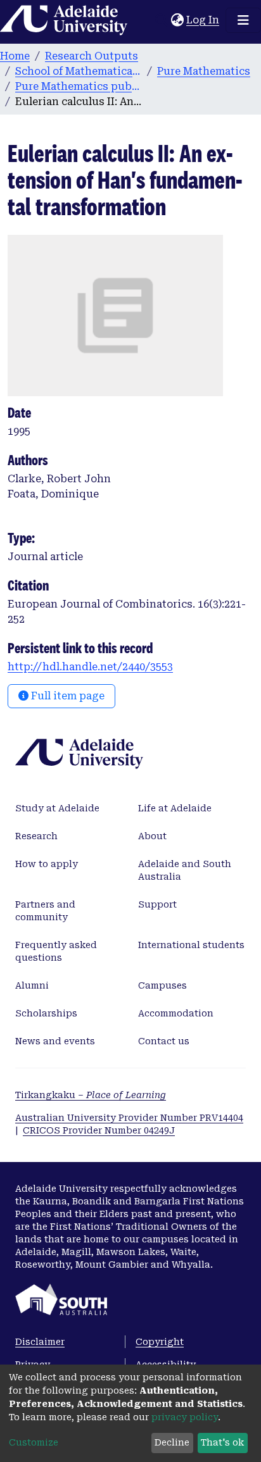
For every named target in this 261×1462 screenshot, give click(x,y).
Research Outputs (91, 56)
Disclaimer (40, 1342)
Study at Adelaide (57, 808)
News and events (55, 1041)
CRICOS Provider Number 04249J (99, 1130)
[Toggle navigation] (243, 20)
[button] (177, 20)
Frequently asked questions (56, 951)
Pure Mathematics (203, 71)
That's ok (222, 1442)
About (152, 836)
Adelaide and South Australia (184, 870)
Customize (33, 1442)
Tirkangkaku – (90, 1095)
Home (15, 56)
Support (157, 904)
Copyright (160, 1342)
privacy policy (184, 1417)
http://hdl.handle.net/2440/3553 (90, 667)
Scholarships (46, 1013)
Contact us (163, 1041)
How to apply (46, 864)
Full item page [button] (67, 696)
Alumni (32, 985)
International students (191, 945)
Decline (172, 1442)
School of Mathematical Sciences (78, 71)
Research (36, 836)
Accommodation (175, 1013)
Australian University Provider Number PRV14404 (129, 1118)
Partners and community (45, 910)
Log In (203, 20)
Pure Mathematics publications (78, 86)
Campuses (162, 985)
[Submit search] (161, 20)
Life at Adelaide (175, 808)
